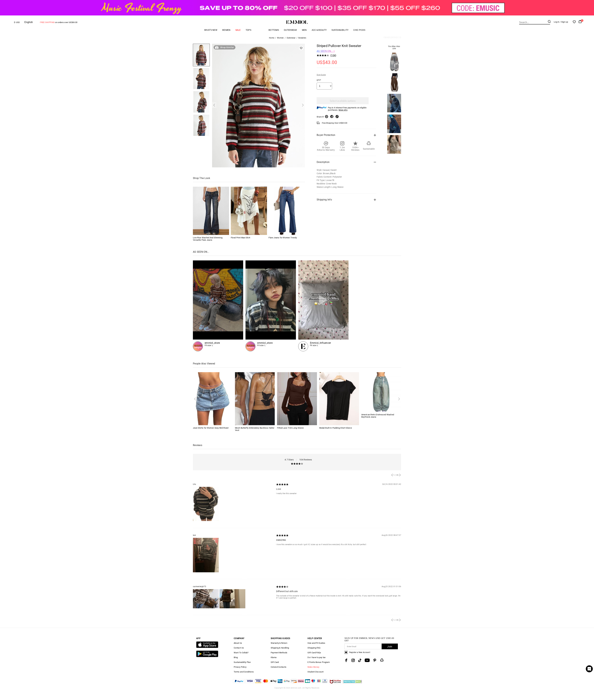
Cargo (260, 30)
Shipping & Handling (280, 648)
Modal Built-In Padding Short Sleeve (335, 428)
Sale (238, 30)
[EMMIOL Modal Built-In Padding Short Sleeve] (339, 398)
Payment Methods (279, 652)
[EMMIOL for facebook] (346, 660)
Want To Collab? (241, 652)
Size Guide (321, 75)
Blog (236, 657)
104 (333, 55)
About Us (238, 643)
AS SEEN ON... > (326, 51)
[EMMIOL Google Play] (207, 656)
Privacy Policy (240, 667)
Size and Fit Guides (316, 643)
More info (343, 110)
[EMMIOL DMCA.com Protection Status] (352, 683)
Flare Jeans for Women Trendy (283, 237)
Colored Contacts (278, 667)
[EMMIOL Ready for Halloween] (270, 305)
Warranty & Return (279, 643)
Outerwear (290, 30)
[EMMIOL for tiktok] (359, 660)
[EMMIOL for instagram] (353, 660)
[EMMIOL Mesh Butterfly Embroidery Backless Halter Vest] (255, 398)
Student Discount (315, 672)
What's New (210, 30)
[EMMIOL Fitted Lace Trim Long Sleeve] (297, 398)
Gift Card (275, 662)
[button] (214, 105)
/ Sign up (564, 22)
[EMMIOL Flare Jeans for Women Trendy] (287, 211)
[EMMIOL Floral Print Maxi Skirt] (249, 211)
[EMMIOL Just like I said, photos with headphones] (218, 305)
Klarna (274, 657)
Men (304, 30)
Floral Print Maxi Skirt (240, 237)
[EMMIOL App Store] (207, 647)
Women (226, 30)
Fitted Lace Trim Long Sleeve (290, 428)
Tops (248, 30)
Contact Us (239, 648)
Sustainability (339, 30)
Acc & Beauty (319, 30)
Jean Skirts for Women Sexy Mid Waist (211, 428)
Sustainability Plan (242, 662)
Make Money (313, 667)
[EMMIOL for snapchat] (382, 660)
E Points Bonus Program (319, 662)
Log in (556, 22)
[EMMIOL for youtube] (367, 660)
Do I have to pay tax (316, 657)
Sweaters (302, 38)
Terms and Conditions (244, 672)
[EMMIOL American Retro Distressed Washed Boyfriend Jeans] (381, 391)
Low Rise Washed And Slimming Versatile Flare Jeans (207, 238)
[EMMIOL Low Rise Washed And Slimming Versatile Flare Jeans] (211, 211)
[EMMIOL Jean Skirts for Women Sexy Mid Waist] (213, 398)
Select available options (343, 100)
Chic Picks (359, 30)
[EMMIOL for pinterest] (375, 660)
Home (271, 38)
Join (389, 646)
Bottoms (274, 30)
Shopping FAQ (314, 648)
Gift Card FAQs (314, 652)
